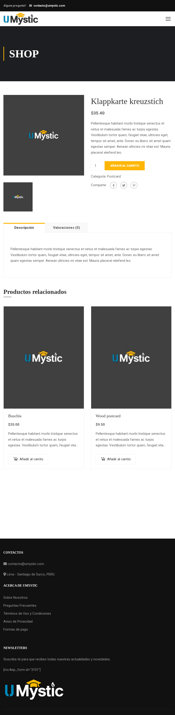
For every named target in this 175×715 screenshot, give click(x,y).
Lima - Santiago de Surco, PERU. (30, 574)
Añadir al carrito (124, 165)
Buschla (14, 416)
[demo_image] (43, 135)
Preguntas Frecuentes (19, 605)
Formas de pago (15, 629)
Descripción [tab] (24, 228)
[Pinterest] (134, 185)
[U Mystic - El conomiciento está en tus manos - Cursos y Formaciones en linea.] (20, 19)
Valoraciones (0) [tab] (66, 228)
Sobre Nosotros (15, 597)
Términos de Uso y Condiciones (27, 613)
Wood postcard (108, 416)
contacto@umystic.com (49, 5)
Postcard (114, 176)
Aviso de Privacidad (18, 621)
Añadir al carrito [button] (31, 459)
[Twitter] (123, 185)
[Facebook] (113, 185)
